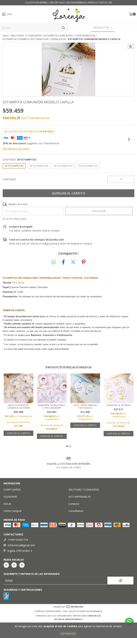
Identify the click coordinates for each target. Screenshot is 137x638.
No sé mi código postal (14, 218)
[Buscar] (63, 28)
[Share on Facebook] (63, 262)
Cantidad (9, 179)
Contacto (73, 503)
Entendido (68, 633)
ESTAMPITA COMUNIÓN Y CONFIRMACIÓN (69, 35)
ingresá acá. (94, 616)
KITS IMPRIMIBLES (79, 496)
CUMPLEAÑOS (12, 489)
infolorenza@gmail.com (21, 545)
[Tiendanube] (68, 608)
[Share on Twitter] (73, 262)
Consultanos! (75, 511)
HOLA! (7, 503)
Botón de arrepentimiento (68, 619)
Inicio (6, 35)
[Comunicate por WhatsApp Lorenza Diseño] (129, 622)
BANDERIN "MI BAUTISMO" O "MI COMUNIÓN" (52, 406)
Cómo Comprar (13, 511)
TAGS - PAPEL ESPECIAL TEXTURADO (85, 406)
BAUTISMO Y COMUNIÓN (26, 35)
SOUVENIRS (10, 496)
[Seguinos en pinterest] (22, 565)
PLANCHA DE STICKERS (118, 405)
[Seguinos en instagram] (6, 565)
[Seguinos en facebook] (14, 565)
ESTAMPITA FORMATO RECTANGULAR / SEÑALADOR (34, 39)
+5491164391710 (18, 539)
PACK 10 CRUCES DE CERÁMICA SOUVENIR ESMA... (18, 406)
